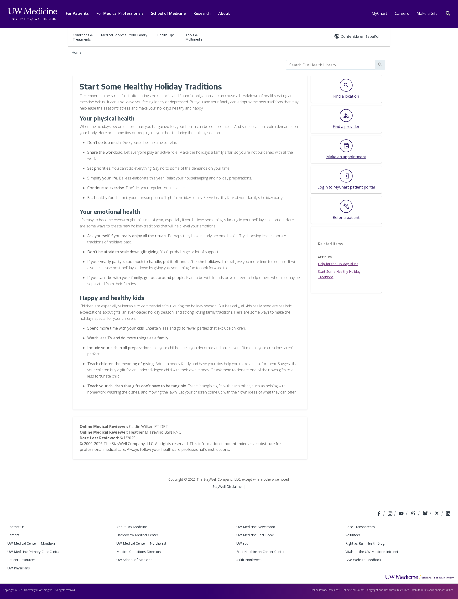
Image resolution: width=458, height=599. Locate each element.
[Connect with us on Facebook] (379, 514)
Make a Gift (426, 13)
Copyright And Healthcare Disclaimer (388, 590)
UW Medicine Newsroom (255, 527)
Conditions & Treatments (83, 37)
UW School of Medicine (134, 559)
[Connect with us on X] (437, 514)
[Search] (448, 13)
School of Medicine (168, 13)
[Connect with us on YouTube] (402, 514)
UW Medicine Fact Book (255, 535)
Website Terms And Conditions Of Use (432, 590)
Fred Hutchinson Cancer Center (260, 551)
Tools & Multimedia (194, 37)
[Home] (419, 577)
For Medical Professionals (119, 13)
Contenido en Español (360, 36)
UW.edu (242, 543)
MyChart (379, 13)
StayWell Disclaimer (228, 486)
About (224, 13)
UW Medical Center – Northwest (141, 543)
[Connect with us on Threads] (413, 514)
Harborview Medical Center (137, 535)
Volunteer (352, 535)
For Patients (77, 13)
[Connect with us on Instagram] (390, 514)
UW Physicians (18, 568)
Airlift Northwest (249, 559)
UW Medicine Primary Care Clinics (33, 551)
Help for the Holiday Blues (338, 264)
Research (202, 13)
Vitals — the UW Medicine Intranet (371, 551)
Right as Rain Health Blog (365, 543)
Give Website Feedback (363, 559)
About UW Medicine (131, 527)
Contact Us (16, 527)
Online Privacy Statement (325, 590)
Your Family (138, 35)
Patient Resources (21, 559)
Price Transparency (360, 527)
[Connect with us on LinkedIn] (448, 514)
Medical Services (113, 35)
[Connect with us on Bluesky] (425, 514)
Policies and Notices (353, 590)
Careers (402, 13)
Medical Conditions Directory (138, 551)
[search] (330, 65)
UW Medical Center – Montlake (31, 543)
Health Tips (166, 35)
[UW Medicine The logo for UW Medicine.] (32, 14)
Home (76, 52)
